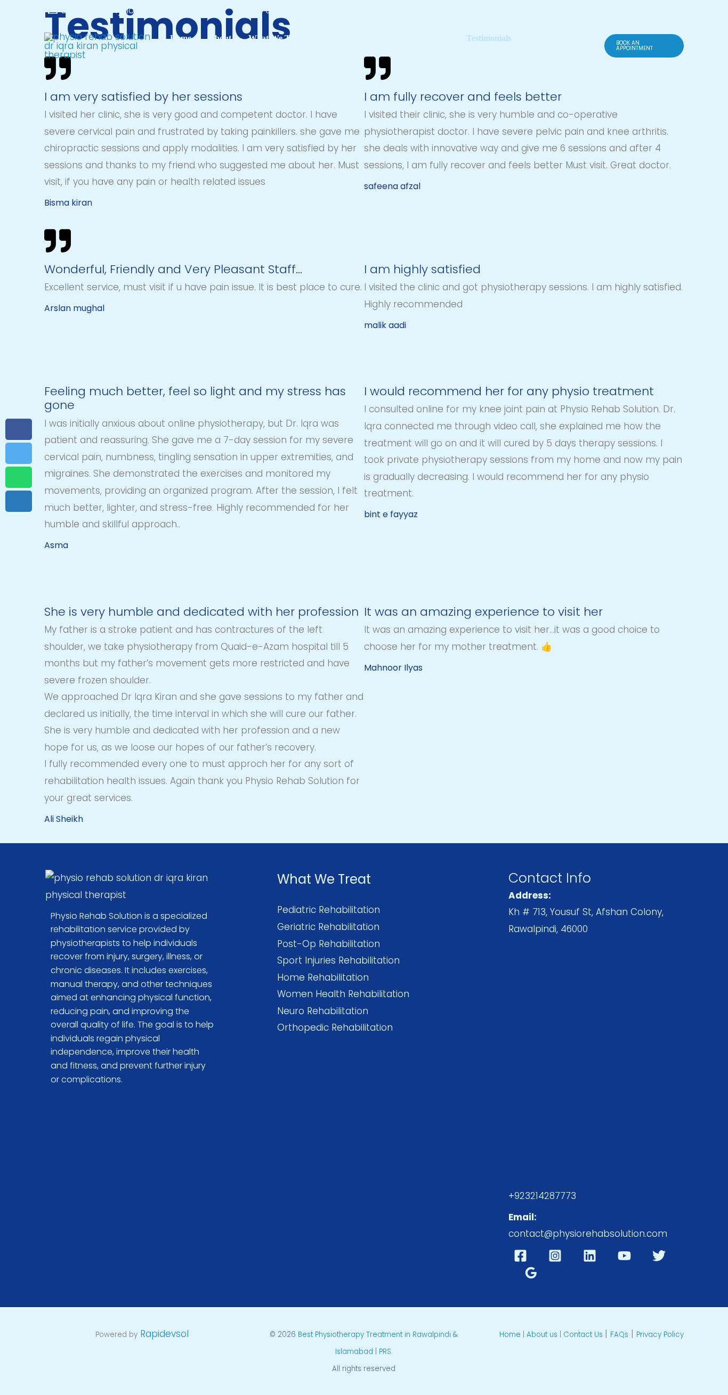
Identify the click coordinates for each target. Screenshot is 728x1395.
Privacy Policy (660, 1334)
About (219, 38)
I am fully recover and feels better (463, 96)
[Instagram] (555, 1255)
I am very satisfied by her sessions (143, 96)
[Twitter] (659, 1255)
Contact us (429, 38)
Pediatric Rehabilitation (328, 909)
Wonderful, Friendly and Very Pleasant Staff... (173, 269)
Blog (536, 38)
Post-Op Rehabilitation (328, 943)
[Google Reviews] (531, 1272)
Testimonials (488, 38)
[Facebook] (520, 1255)
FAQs (619, 1334)
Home (180, 38)
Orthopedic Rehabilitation (335, 1027)
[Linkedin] (589, 1255)
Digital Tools (192, 54)
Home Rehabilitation (323, 977)
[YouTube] (624, 1255)
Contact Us (584, 1334)
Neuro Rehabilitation (322, 1011)
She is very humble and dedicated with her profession (201, 611)
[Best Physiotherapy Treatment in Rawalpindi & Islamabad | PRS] (97, 45)
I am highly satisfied (422, 269)
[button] (644, 46)
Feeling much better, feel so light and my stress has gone (195, 398)
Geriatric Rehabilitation (328, 926)
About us (542, 1334)
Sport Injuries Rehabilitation (338, 960)
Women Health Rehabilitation (343, 994)
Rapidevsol (164, 1333)
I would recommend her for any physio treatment (509, 391)
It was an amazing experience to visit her (483, 611)
